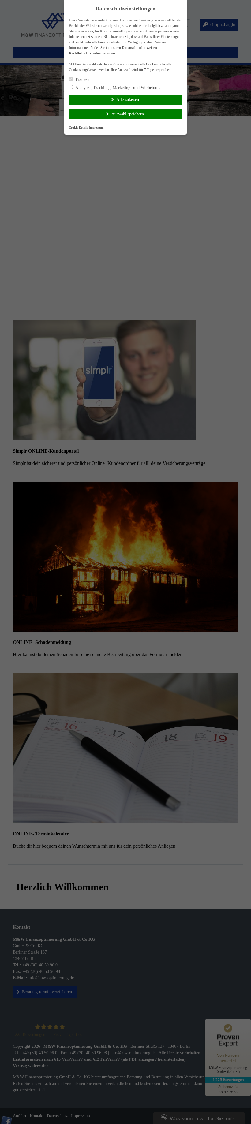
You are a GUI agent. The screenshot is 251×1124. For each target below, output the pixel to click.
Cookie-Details (78, 127)
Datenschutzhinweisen (139, 48)
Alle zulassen (127, 99)
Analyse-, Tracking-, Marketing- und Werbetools (117, 87)
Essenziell (83, 79)
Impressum (96, 127)
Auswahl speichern (127, 114)
